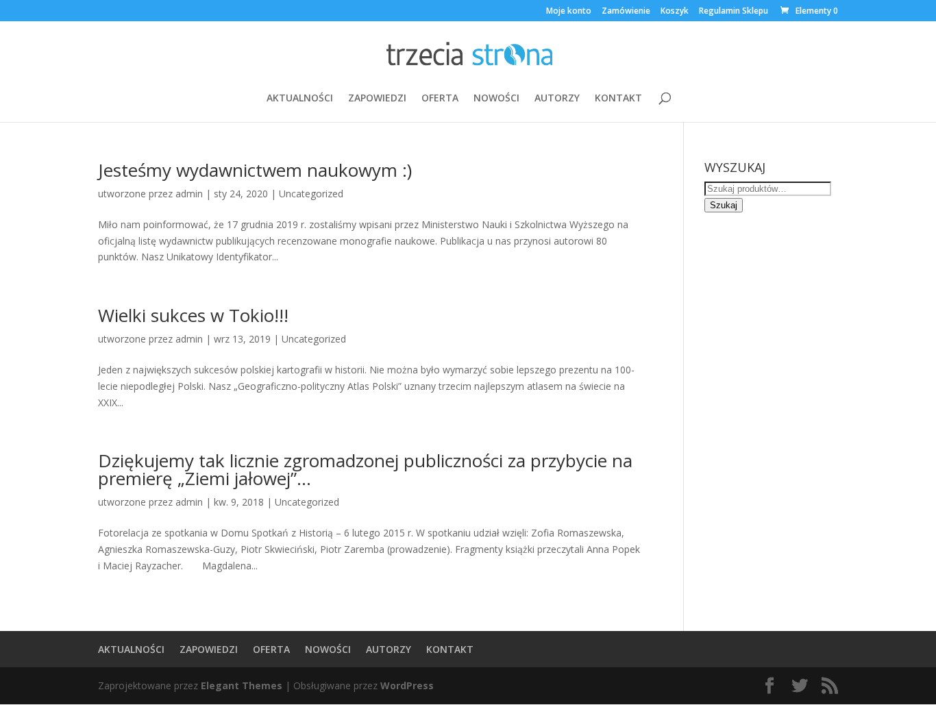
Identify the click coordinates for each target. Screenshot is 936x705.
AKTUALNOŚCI (300, 98)
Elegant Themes (241, 685)
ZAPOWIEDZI (377, 98)
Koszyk (675, 11)
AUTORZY (557, 98)
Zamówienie (626, 11)
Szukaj (723, 205)
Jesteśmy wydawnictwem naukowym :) (255, 170)
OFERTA (439, 98)
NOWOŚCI (496, 98)
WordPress (407, 685)
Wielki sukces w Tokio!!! (193, 315)
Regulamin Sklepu (733, 11)
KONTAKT (618, 98)
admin (189, 193)
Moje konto (568, 11)
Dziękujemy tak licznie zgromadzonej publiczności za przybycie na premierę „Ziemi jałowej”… (365, 469)
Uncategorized (311, 193)
